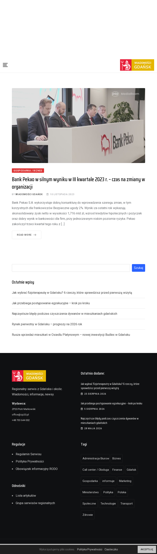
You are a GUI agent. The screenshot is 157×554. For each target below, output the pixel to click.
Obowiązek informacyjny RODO (37, 469)
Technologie (108, 503)
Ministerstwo (91, 492)
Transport (126, 503)
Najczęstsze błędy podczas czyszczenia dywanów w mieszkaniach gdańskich (64, 314)
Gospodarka (90, 481)
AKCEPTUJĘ (147, 549)
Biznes (116, 458)
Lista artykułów (26, 495)
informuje (108, 481)
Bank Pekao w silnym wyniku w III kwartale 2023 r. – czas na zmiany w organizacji (78, 183)
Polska (122, 492)
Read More (24, 235)
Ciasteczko (111, 549)
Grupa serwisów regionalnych (35, 503)
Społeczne (89, 503)
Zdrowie (88, 515)
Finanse (117, 469)
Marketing (125, 481)
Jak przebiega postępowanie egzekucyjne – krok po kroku (51, 303)
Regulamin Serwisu (28, 454)
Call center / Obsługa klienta (96, 469)
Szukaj (138, 267)
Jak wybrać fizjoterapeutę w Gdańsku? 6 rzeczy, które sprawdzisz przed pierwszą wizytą (72, 292)
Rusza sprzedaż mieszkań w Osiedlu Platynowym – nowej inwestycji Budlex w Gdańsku (71, 335)
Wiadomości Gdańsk (29, 194)
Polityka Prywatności (30, 461)
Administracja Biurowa (96, 458)
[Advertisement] (78, 28)
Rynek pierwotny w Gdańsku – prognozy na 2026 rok (47, 324)
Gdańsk (131, 469)
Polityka (108, 492)
